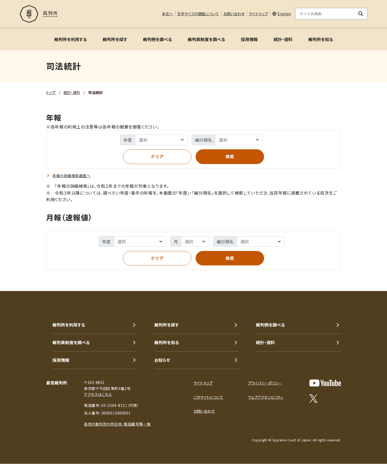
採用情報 (249, 39)
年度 (127, 140)
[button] (368, 272)
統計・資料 (283, 39)
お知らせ (162, 360)
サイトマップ (258, 13)
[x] (313, 398)
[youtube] (325, 383)
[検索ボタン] (361, 13)
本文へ (167, 13)
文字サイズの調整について (198, 13)
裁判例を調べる (157, 39)
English (284, 13)
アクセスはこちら (98, 394)
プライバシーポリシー (265, 383)
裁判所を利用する (70, 39)
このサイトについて (208, 397)
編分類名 (203, 140)
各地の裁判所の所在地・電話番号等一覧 (117, 424)
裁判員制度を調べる (206, 39)
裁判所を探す (115, 39)
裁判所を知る (320, 39)
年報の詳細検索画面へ (71, 175)
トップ (51, 92)
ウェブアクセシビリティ (265, 397)
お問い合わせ (234, 13)
